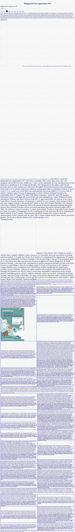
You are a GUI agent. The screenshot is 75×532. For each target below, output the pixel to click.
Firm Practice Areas (6, 355)
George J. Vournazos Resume (6, 299)
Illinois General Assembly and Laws (66, 475)
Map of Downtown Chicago (5, 381)
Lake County (13, 465)
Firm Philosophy (13, 287)
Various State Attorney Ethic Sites (56, 372)
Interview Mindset (64, 288)
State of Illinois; (8, 402)
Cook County (35, 434)
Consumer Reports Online (65, 464)
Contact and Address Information (20, 370)
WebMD (10, 526)
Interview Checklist (54, 359)
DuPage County (24, 453)
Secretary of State (11, 424)
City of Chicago (31, 482)
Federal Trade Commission (42, 435)
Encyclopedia (49, 513)
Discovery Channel (31, 500)
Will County (6, 474)
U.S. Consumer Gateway (50, 450)
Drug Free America (6, 515)
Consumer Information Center (59, 425)
